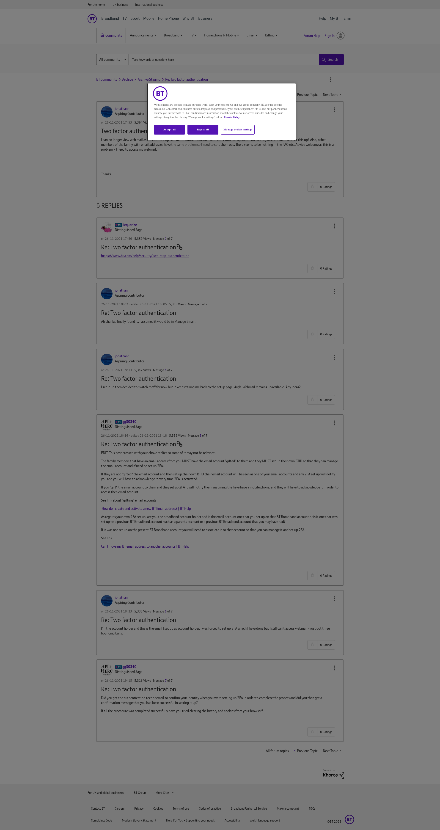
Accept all (169, 129)
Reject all (203, 129)
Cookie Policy (232, 117)
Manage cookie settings (237, 129)
